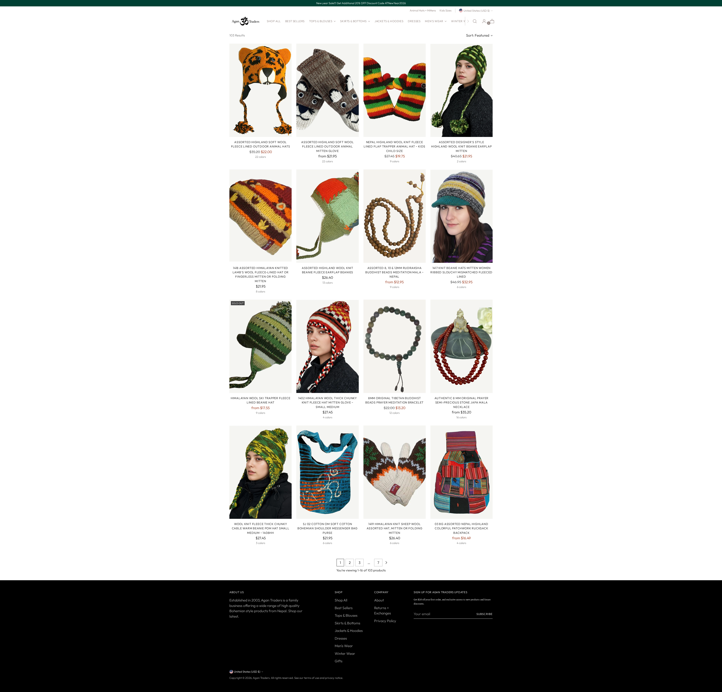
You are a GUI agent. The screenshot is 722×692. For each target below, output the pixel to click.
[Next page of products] (386, 562)
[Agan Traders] (245, 21)
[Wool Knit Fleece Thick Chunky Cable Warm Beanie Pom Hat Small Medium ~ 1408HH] (260, 472)
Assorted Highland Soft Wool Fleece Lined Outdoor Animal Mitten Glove (327, 146)
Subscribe (484, 614)
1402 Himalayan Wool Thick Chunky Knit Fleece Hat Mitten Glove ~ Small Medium (327, 402)
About (379, 600)
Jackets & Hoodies (349, 630)
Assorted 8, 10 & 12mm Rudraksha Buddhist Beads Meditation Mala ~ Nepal (394, 272)
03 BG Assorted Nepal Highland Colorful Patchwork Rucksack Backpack (461, 528)
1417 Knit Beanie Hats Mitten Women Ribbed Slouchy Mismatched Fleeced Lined (461, 272)
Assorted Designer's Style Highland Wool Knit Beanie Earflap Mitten (461, 146)
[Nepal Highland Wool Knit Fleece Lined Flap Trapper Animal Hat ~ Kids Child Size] (394, 90)
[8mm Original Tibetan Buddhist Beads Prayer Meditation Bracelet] (394, 346)
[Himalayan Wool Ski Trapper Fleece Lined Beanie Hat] (260, 346)
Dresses (341, 638)
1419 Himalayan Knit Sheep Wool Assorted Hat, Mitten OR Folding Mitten (394, 528)
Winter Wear (345, 653)
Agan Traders (261, 678)
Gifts (338, 661)
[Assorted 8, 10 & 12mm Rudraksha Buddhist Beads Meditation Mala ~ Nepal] (394, 216)
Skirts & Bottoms (347, 623)
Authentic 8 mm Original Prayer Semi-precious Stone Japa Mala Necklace (461, 402)
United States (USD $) (476, 10)
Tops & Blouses (346, 615)
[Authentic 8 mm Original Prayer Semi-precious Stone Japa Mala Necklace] (461, 346)
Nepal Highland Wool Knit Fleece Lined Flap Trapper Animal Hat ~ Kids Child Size (394, 146)
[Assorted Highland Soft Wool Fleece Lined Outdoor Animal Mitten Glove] (327, 90)
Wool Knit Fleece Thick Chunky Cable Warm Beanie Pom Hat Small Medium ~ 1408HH (260, 528)
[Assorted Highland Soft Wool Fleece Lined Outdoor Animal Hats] (260, 90)
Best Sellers (344, 608)
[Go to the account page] (482, 21)
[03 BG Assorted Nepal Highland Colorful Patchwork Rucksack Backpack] (461, 472)
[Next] (468, 21)
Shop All (341, 600)
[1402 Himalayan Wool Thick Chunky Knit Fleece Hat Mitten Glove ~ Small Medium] (327, 346)
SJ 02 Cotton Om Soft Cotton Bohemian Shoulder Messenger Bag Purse (327, 528)
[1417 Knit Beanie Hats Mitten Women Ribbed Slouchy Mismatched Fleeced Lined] (461, 216)
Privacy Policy (385, 621)
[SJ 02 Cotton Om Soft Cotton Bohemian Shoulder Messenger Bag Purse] (327, 472)
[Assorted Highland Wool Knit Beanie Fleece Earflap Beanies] (327, 216)
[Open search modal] (475, 21)
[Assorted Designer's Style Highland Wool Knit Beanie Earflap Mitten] (461, 90)
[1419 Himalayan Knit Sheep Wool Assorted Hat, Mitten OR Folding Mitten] (394, 472)
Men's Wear (344, 646)
